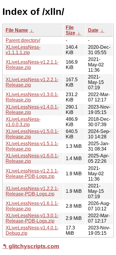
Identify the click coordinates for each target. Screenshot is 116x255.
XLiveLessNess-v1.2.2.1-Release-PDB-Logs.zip (32, 191)
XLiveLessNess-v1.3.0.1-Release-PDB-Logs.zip (32, 218)
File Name (17, 30)
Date (93, 30)
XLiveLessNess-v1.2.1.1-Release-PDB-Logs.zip (32, 173)
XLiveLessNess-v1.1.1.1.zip (23, 50)
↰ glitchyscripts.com (30, 246)
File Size (70, 30)
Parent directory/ (23, 40)
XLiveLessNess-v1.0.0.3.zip (23, 122)
